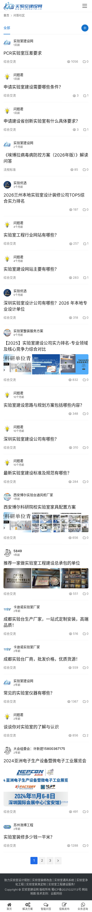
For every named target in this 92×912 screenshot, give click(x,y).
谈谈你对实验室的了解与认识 (31, 726)
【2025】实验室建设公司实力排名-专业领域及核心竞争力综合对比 (46, 346)
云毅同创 (56, 893)
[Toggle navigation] (85, 6)
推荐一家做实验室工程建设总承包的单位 (42, 563)
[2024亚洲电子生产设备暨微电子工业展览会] (36, 786)
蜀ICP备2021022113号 (66, 889)
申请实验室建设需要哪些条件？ (33, 86)
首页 (6, 15)
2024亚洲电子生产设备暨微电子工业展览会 (45, 760)
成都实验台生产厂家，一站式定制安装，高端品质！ (46, 622)
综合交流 (10, 61)
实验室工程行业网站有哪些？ (31, 235)
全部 (7, 28)
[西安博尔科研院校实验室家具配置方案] (46, 522)
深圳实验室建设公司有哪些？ (31, 439)
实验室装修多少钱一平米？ (29, 837)
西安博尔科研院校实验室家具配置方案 (40, 507)
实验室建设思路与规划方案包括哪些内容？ (44, 405)
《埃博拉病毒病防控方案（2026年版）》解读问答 (46, 158)
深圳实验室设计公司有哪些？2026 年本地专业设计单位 (45, 306)
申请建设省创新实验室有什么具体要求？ (42, 121)
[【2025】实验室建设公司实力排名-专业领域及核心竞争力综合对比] (46, 364)
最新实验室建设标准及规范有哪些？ (37, 472)
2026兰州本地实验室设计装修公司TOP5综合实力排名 (44, 198)
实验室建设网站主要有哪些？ (31, 269)
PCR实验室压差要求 (23, 53)
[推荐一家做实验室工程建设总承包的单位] (46, 578)
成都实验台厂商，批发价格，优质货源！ (42, 659)
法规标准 (10, 169)
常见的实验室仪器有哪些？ (29, 693)
